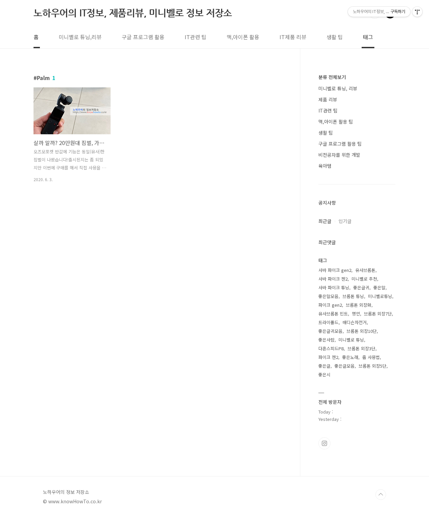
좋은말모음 (328, 296)
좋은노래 (350, 357)
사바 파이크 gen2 (334, 270)
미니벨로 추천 (364, 279)
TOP (380, 494)
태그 (368, 37)
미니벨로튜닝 (380, 296)
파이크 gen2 (330, 305)
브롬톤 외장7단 (378, 313)
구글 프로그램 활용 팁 (340, 143)
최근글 (324, 221)
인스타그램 (324, 443)
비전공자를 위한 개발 (339, 154)
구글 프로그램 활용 (143, 37)
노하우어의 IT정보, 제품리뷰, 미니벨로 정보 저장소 (133, 13)
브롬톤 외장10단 (362, 331)
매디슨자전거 (355, 322)
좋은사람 (326, 340)
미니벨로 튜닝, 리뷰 (337, 88)
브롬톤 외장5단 (372, 366)
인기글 (345, 221)
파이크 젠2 (328, 357)
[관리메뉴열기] (417, 12)
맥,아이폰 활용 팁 (335, 121)
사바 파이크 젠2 (333, 279)
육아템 (324, 165)
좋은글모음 (344, 366)
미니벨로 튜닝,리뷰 (80, 37)
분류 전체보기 (332, 77)
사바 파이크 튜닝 (333, 287)
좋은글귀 (361, 287)
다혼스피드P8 (331, 348)
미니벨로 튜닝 (351, 340)
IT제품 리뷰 (293, 37)
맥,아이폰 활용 (243, 37)
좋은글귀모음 (330, 331)
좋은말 (379, 287)
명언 (356, 313)
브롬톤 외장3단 (361, 348)
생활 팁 (334, 37)
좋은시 (324, 374)
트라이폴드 (328, 322)
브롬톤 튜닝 (353, 296)
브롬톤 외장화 (358, 305)
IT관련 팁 (195, 37)
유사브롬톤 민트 (333, 313)
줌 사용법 (371, 357)
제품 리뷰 (327, 99)
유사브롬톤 (365, 270)
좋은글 (324, 366)
